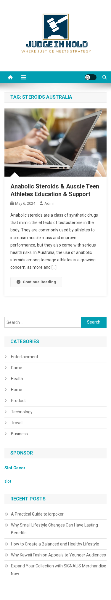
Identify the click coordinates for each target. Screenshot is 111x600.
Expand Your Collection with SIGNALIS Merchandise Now (58, 570)
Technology (22, 411)
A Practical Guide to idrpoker (37, 514)
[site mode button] (90, 77)
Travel (16, 422)
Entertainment (24, 356)
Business (19, 433)
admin (50, 203)
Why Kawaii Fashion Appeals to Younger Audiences (58, 555)
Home (16, 389)
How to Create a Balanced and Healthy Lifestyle (55, 544)
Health (17, 378)
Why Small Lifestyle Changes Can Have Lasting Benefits (54, 529)
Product (18, 400)
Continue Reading (39, 282)
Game (16, 367)
